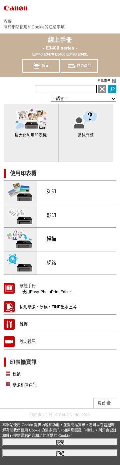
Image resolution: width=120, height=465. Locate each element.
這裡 (107, 425)
